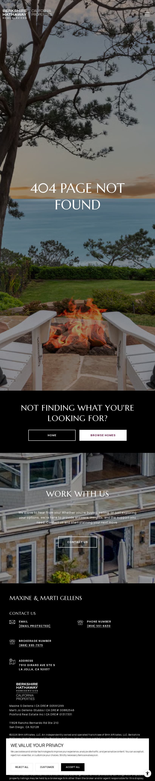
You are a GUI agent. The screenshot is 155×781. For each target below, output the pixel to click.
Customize (47, 767)
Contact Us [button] (77, 542)
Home (52, 435)
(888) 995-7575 (31, 645)
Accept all (73, 767)
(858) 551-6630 (99, 626)
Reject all (21, 767)
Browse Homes (103, 435)
